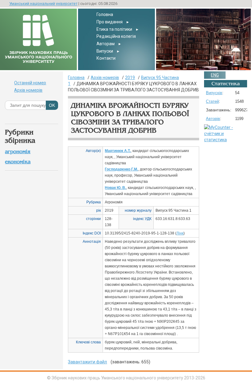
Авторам (105, 43)
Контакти (106, 58)
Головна (104, 14)
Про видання (109, 21)
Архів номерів (28, 90)
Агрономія (17, 151)
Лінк (179, 233)
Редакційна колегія (116, 36)
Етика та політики (114, 29)
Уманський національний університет (43, 3)
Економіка (17, 162)
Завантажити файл (87, 361)
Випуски (104, 51)
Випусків (214, 92)
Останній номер (30, 82)
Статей (212, 101)
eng (215, 75)
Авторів (213, 118)
